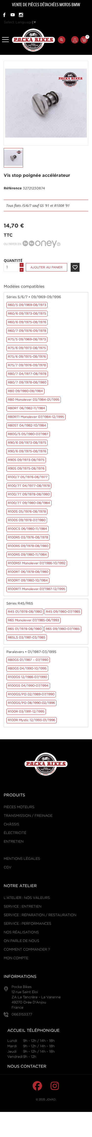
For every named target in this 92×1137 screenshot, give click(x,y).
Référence (13, 188)
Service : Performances (27, 923)
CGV (8, 867)
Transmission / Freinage (28, 815)
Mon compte (16, 958)
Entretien (14, 841)
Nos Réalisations (21, 932)
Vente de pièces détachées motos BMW (46, 4)
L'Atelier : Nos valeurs (27, 897)
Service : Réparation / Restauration (40, 915)
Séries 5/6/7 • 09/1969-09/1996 (33, 297)
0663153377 (22, 1014)
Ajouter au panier (46, 267)
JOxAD (51, 1099)
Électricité (15, 833)
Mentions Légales (22, 858)
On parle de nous (21, 941)
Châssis (11, 824)
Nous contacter (26, 1066)
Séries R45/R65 (19, 603)
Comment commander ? (27, 949)
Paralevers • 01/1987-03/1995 (31, 652)
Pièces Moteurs (19, 807)
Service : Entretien (22, 906)
